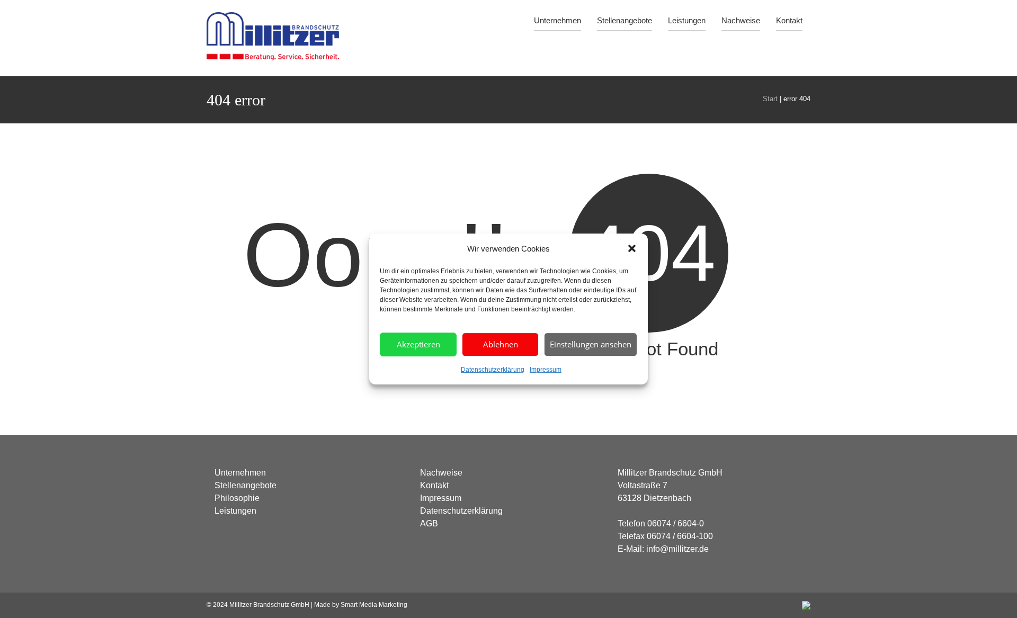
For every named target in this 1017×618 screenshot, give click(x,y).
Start (770, 99)
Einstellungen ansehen (590, 344)
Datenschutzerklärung (492, 369)
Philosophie (237, 498)
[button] (632, 248)
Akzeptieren (418, 344)
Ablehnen (500, 344)
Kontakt (789, 20)
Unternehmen (557, 20)
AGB (429, 523)
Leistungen (687, 20)
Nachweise (740, 20)
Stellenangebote (624, 20)
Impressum (545, 369)
